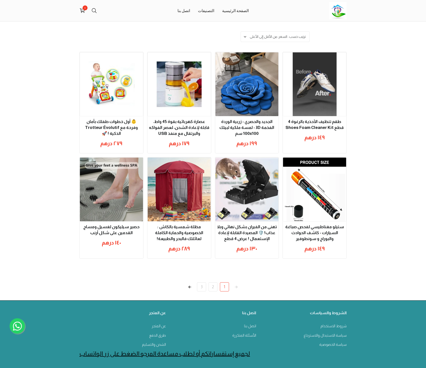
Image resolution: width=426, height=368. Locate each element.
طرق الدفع (157, 335)
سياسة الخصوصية (333, 344)
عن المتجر (159, 326)
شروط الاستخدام (333, 326)
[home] (338, 10)
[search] (94, 11)
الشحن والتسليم (154, 344)
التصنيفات (206, 10)
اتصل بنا (184, 10)
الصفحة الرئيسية (235, 10)
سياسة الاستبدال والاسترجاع (325, 335)
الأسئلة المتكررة (244, 335)
